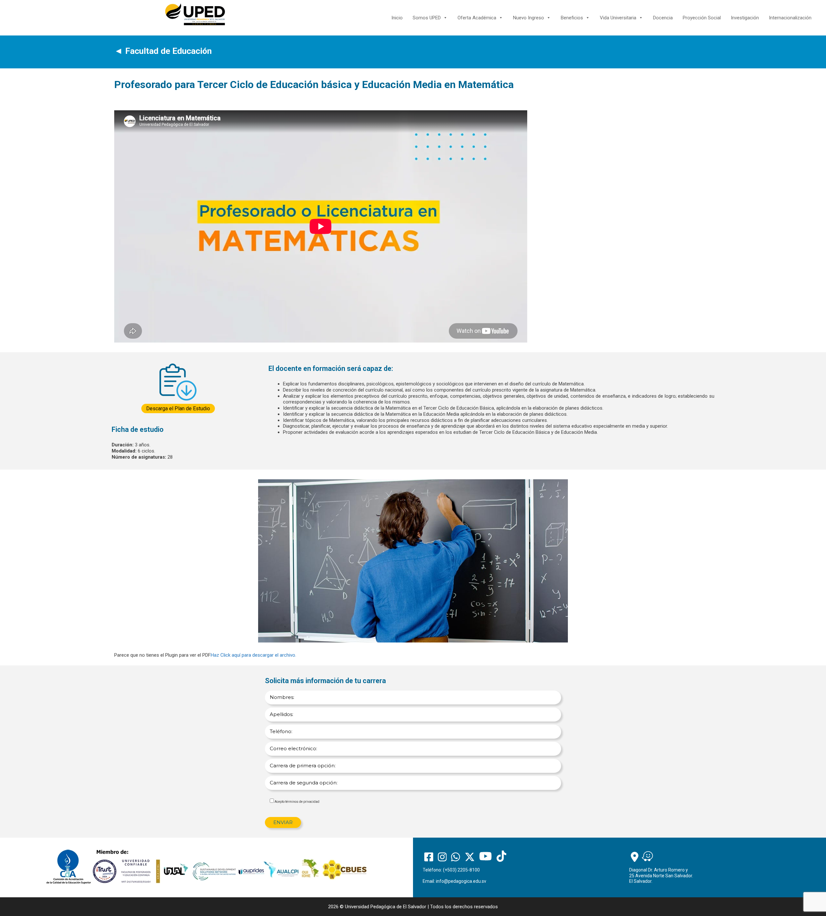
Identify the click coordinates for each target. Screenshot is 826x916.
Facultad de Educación (168, 51)
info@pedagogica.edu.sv (461, 881)
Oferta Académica (477, 18)
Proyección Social (702, 18)
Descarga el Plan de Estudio (178, 408)
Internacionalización (790, 18)
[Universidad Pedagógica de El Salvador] (195, 14)
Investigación (745, 18)
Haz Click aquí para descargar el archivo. (253, 655)
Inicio (397, 18)
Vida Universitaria (618, 18)
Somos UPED (427, 18)
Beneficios (572, 18)
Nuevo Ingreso (528, 18)
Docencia (663, 18)
